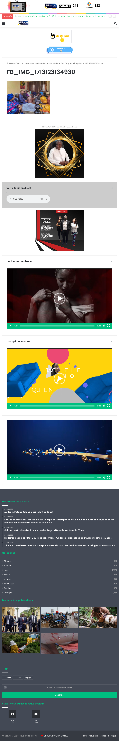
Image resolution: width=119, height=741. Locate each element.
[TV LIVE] (60, 37)
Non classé (9, 583)
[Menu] (3, 24)
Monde (7, 574)
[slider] (57, 325)
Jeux (8, 579)
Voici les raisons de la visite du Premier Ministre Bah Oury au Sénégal (48, 63)
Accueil (12, 63)
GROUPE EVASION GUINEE (56, 736)
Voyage (28, 677)
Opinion (7, 588)
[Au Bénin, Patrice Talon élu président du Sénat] (21, 619)
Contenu (7, 677)
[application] (59, 298)
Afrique (7, 561)
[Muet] (103, 325)
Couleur (18, 677)
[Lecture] (10, 325)
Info (6, 570)
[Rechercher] (115, 24)
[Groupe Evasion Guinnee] (23, 23)
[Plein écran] (108, 325)
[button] (59, 298)
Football (7, 565)
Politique (8, 592)
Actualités (93, 736)
